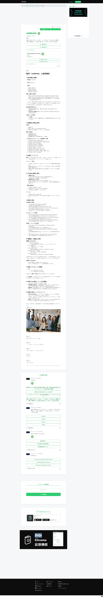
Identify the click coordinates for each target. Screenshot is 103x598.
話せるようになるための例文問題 (36, 453)
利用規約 (60, 586)
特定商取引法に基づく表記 (63, 583)
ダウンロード (50, 581)
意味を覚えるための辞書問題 (36, 378)
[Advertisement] (43, 15)
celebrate (33, 53)
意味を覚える (44, 44)
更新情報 (49, 583)
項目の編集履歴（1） (78, 35)
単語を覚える (44, 47)
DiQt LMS (39, 586)
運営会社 (60, 581)
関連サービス (49, 586)
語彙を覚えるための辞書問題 (36, 407)
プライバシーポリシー (62, 588)
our (36, 53)
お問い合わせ (39, 590)
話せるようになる (44, 61)
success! (39, 53)
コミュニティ (39, 588)
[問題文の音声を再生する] (32, 383)
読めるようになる (44, 59)
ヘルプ (37, 581)
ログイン (78, 1)
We (28, 53)
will (30, 53)
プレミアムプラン (40, 583)
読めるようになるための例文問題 (36, 431)
